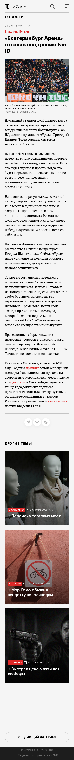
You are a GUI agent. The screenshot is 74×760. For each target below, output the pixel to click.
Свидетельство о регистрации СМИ (38, 755)
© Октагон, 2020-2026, (37, 750)
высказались (58, 401)
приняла (32, 368)
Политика (15, 663)
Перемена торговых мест (36, 516)
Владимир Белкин (17, 31)
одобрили (17, 382)
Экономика (17, 510)
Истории (15, 584)
